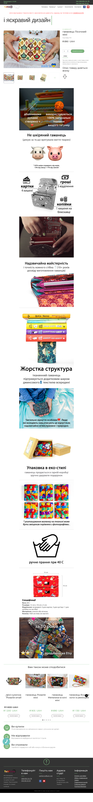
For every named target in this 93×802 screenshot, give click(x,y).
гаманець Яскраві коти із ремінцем (79, 696)
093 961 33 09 (26, 781)
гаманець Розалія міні (36, 696)
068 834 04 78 (26, 779)
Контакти (77, 7)
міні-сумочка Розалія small (13, 696)
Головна (45, 7)
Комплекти (69, 7)
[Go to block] (46, 762)
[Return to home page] (12, 7)
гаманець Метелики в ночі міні (57, 697)
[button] (84, 7)
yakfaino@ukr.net (46, 776)
